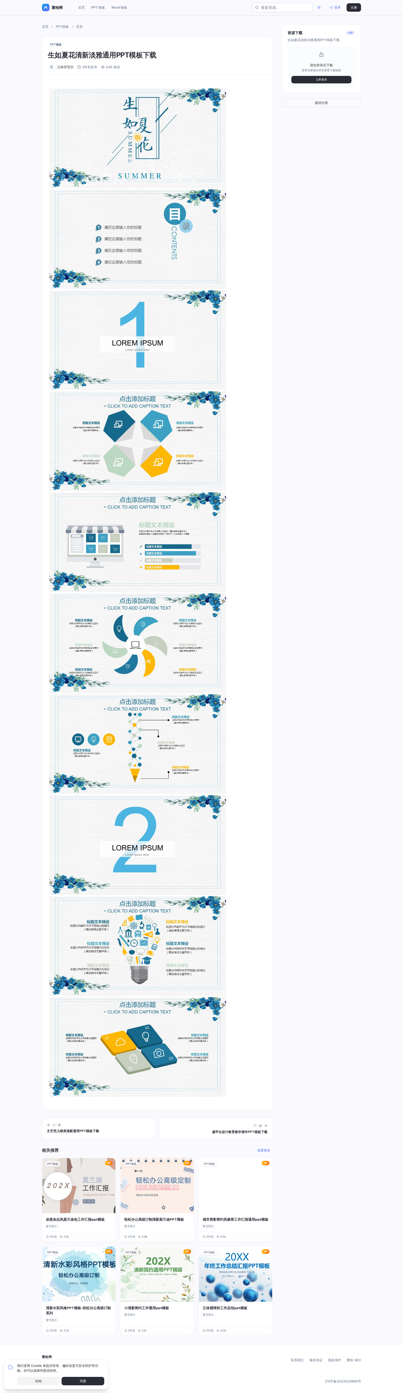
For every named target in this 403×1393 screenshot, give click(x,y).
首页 (81, 7)
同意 (83, 1381)
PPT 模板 (98, 7)
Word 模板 (119, 7)
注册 (354, 7)
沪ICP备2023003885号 (343, 1381)
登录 (337, 7)
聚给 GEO (354, 1360)
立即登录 (321, 80)
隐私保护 (334, 1360)
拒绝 (38, 1381)
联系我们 (297, 1360)
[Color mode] (319, 7)
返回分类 (321, 103)
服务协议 (316, 1360)
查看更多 (263, 1150)
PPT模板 (62, 27)
